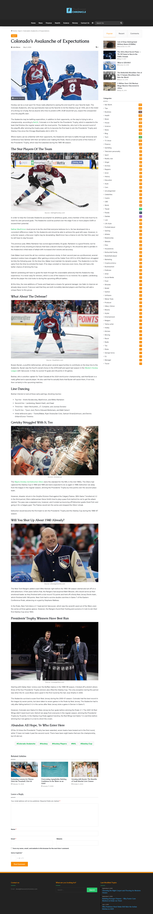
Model (107, 288)
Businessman (109, 267)
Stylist (107, 313)
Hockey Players (60, 744)
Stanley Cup (87, 744)
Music (107, 119)
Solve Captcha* (16, 853)
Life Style (108, 223)
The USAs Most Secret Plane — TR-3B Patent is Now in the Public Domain (129, 54)
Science (66, 23)
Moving (107, 335)
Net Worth (108, 105)
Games (107, 216)
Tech (106, 137)
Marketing (108, 259)
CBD (106, 202)
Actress (107, 166)
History (75, 23)
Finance (49, 23)
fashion (107, 292)
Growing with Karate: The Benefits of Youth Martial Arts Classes (84, 780)
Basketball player (111, 256)
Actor (107, 173)
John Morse (16, 47)
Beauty (107, 310)
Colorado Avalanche (26, 744)
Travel (107, 209)
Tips (106, 108)
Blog (106, 133)
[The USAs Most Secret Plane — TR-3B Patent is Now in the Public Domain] (109, 55)
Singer (107, 162)
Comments (134, 33)
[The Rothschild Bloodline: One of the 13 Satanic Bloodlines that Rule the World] (109, 75)
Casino (107, 198)
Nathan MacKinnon (18, 229)
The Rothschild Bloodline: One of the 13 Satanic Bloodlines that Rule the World (129, 75)
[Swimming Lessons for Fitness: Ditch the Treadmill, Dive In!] (24, 769)
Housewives (109, 249)
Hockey (44, 744)
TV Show (108, 141)
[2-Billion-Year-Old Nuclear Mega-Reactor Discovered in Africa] (109, 86)
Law (106, 220)
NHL (74, 744)
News (41, 23)
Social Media (109, 277)
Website (59, 839)
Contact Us (85, 23)
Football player (110, 227)
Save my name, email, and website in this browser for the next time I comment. (41, 848)
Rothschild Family (111, 252)
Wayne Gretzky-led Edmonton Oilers (29, 482)
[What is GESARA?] (109, 65)
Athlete (107, 234)
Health (57, 23)
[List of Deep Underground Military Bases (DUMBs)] (109, 45)
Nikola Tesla (109, 299)
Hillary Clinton (110, 306)
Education (108, 180)
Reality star (109, 158)
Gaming (107, 231)
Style (106, 184)
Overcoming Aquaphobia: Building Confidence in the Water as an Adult (53, 781)
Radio (107, 342)
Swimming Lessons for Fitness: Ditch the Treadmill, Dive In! (22, 780)
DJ (106, 356)
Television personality (112, 151)
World (107, 205)
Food (106, 281)
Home (33, 23)
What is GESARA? (124, 63)
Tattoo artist (109, 324)
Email (13, 839)
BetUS (35, 122)
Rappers (108, 169)
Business (108, 112)
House (107, 123)
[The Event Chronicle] (76, 10)
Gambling (108, 148)
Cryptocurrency (110, 263)
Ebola (107, 349)
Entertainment (110, 317)
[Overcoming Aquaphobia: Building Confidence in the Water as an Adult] (54, 769)
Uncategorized (110, 191)
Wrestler (108, 284)
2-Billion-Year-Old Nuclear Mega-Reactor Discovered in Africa (128, 85)
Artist (107, 274)
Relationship (109, 238)
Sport (20, 31)
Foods (107, 213)
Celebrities (108, 194)
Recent (121, 33)
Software (108, 295)
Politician (108, 270)
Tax (106, 346)
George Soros (110, 353)
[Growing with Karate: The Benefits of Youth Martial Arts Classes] (84, 769)
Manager (108, 360)
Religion (107, 320)
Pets (106, 245)
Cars (106, 187)
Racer (107, 338)
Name (13, 829)
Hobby (107, 328)
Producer (108, 302)
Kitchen (107, 331)
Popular (110, 33)
